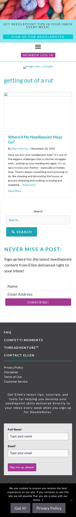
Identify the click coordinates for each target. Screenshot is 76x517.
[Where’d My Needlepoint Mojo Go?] (38, 94)
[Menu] (38, 47)
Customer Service (15, 381)
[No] (71, 500)
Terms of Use (13, 377)
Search (38, 211)
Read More (14, 191)
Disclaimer (11, 372)
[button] (21, 231)
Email (12, 446)
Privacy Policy (13, 367)
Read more (28, 184)
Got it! (20, 508)
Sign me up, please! (22, 467)
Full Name (15, 429)
